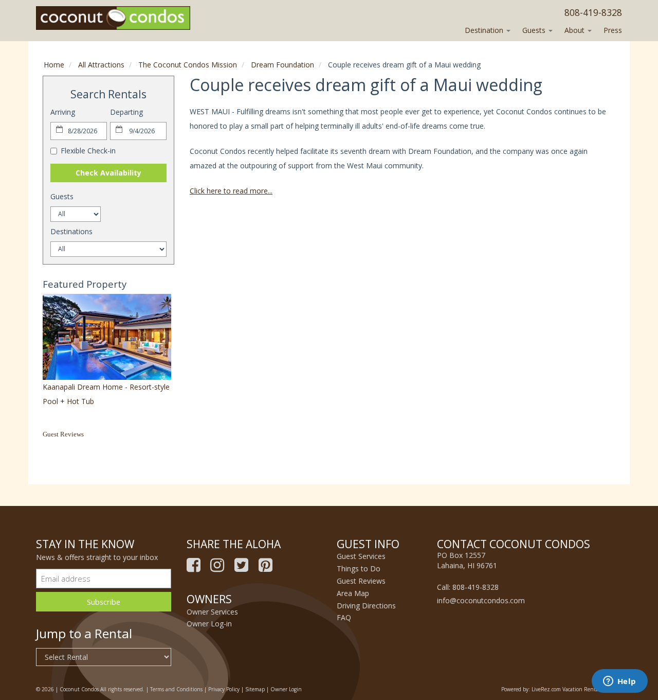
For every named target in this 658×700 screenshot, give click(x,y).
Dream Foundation (282, 64)
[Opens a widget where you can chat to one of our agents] (619, 682)
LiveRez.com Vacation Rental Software (577, 689)
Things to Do (358, 568)
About (575, 30)
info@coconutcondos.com (481, 600)
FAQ (344, 617)
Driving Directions (366, 605)
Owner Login (286, 689)
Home (54, 64)
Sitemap (255, 689)
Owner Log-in (209, 623)
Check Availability (108, 173)
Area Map (353, 593)
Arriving (62, 112)
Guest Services (361, 556)
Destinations (71, 231)
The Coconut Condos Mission (187, 64)
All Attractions (101, 64)
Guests (534, 30)
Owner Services (212, 612)
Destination (485, 30)
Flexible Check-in (88, 150)
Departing (126, 112)
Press (613, 30)
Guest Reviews (63, 434)
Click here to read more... (231, 191)
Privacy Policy (224, 689)
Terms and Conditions (176, 689)
